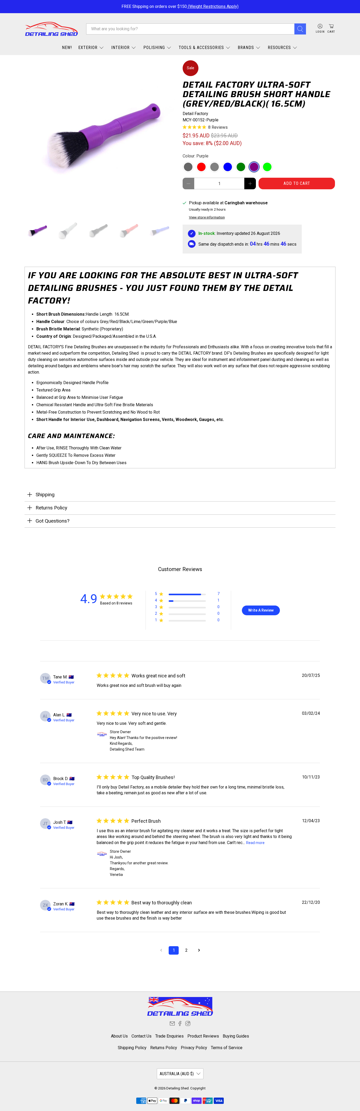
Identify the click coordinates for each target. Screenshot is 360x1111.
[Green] (240, 166)
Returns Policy (163, 1047)
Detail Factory (195, 113)
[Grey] (214, 166)
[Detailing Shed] (51, 29)
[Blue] (227, 166)
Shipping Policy (132, 1047)
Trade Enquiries (169, 1036)
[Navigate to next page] (199, 950)
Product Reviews (203, 1036)
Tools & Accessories (201, 47)
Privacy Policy (194, 1047)
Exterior (88, 47)
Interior (120, 47)
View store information (207, 217)
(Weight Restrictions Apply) (213, 6)
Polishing (154, 47)
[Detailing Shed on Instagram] (187, 1024)
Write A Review (261, 610)
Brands (246, 47)
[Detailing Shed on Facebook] (179, 1024)
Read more (255, 843)
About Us (119, 1036)
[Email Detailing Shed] (172, 1024)
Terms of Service (226, 1047)
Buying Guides (236, 1036)
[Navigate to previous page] (161, 950)
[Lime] (267, 166)
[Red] (201, 166)
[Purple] (254, 166)
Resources (279, 47)
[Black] (188, 166)
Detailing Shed (177, 1088)
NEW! (67, 47)
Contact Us (142, 1036)
